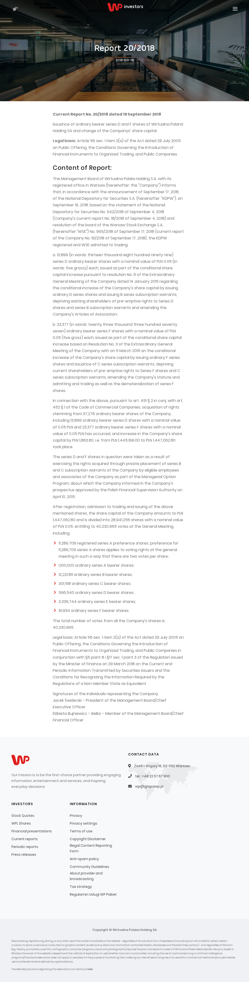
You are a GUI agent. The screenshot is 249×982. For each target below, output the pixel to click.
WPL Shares (21, 823)
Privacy (76, 815)
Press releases (23, 854)
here (90, 969)
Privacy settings (83, 823)
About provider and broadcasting (86, 876)
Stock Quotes (22, 815)
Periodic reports (24, 846)
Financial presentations (31, 831)
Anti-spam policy (84, 858)
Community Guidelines (89, 866)
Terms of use (81, 831)
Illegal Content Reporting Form (91, 848)
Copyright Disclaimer (88, 839)
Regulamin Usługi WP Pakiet (93, 894)
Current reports (24, 839)
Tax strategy (81, 886)
